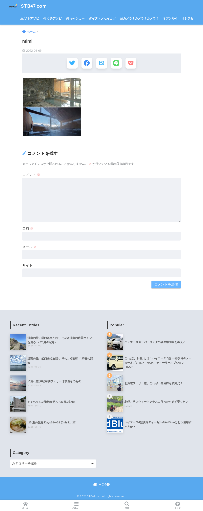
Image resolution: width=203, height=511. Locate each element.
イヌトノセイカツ (104, 18)
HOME (103, 484)
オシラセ (187, 18)
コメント (31, 175)
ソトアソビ (31, 18)
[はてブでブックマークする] (101, 63)
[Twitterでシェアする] (72, 63)
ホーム (25, 508)
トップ (178, 508)
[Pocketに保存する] (130, 63)
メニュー (76, 508)
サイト (27, 265)
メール (29, 247)
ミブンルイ (170, 18)
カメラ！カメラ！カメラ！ (141, 18)
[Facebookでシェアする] (86, 63)
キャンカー (77, 18)
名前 (28, 228)
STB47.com (33, 6)
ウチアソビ (54, 18)
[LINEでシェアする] (116, 63)
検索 (127, 508)
